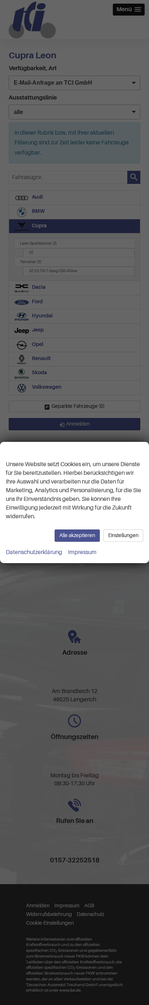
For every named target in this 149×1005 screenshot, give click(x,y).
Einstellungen (123, 535)
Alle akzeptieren (77, 535)
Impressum (82, 552)
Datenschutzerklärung (34, 552)
